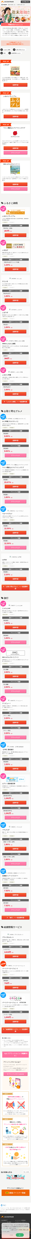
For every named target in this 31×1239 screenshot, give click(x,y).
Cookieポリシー (7, 1229)
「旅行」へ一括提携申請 (16, 918)
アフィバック (15, 153)
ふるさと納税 (6, 49)
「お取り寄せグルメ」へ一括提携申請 (16, 587)
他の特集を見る (25, 1)
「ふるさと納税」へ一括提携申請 (16, 402)
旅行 (4, 53)
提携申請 (15, 85)
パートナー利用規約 (21, 1220)
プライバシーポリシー (21, 1228)
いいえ (11, 1235)
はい (20, 1235)
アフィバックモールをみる (16, 1074)
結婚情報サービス (16, 53)
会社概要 (4, 1220)
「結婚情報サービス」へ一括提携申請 (16, 1030)
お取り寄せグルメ (20, 49)
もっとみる (26, 1171)
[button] (3, 1205)
